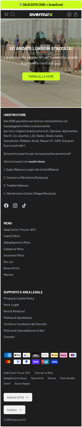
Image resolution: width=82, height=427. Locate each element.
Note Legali (11, 304)
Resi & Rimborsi (14, 311)
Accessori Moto (14, 255)
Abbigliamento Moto (17, 242)
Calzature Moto (14, 249)
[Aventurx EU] (41, 14)
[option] (41, 63)
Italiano (12, 409)
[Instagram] (15, 205)
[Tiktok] (24, 205)
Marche (8, 274)
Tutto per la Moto (44, 372)
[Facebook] (6, 205)
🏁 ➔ (41, 4)
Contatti (9, 337)
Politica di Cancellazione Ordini (24, 330)
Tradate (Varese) (17, 185)
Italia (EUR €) (15, 397)
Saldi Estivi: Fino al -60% (20, 229)
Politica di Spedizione (18, 317)
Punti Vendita (67, 378)
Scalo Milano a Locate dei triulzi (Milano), (32, 169)
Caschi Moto (12, 236)
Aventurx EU (19, 419)
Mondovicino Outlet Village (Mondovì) (31, 193)
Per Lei (8, 261)
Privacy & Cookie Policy (19, 298)
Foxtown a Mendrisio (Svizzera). (27, 177)
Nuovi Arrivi (11, 268)
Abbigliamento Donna (15, 378)
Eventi (7, 383)
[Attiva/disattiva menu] (6, 14)
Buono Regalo (22, 383)
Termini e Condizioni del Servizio (25, 324)
